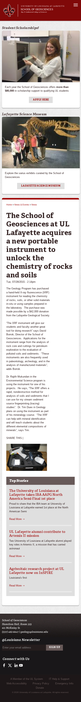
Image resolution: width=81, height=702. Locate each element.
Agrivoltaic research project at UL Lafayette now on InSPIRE (36, 571)
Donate (40, 687)
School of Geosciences (37, 9)
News (34, 204)
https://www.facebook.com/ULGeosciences (5, 665)
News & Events (21, 204)
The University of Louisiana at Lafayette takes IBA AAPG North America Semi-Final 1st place (36, 495)
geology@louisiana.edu (34, 632)
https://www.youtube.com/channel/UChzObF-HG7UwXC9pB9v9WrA (21, 665)
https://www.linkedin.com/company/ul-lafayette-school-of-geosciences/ (16, 665)
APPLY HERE (41, 100)
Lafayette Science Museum (41, 186)
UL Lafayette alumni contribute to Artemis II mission (37, 534)
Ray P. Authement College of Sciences (34, 12)
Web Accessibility (16, 683)
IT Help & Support (59, 678)
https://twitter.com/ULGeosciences (10, 665)
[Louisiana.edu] (10, 15)
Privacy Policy (41, 683)
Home (9, 204)
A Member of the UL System (26, 678)
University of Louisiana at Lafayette (42, 6)
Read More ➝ (17, 519)
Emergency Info (64, 683)
